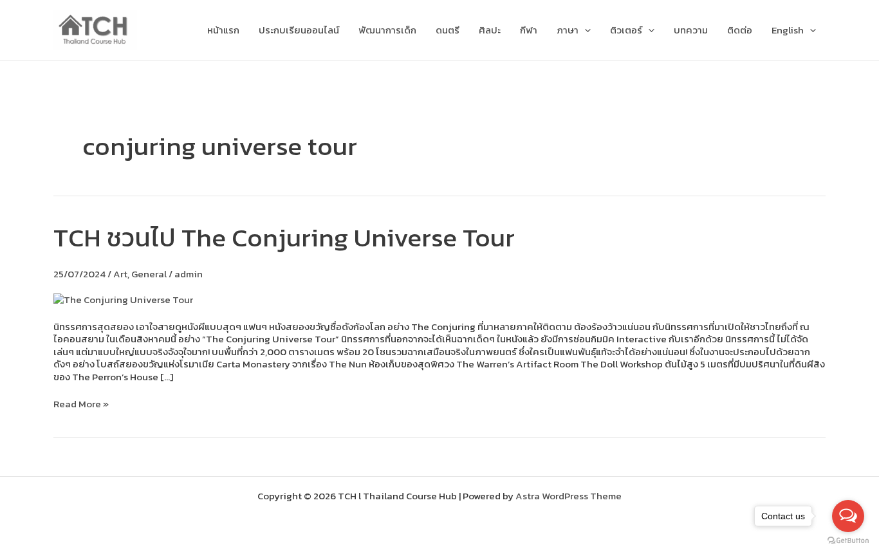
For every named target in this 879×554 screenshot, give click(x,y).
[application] (584, 30)
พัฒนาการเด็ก (387, 30)
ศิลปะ (490, 30)
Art (120, 273)
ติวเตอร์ (626, 30)
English (788, 30)
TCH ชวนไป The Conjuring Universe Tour (284, 237)
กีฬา (528, 30)
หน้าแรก (223, 30)
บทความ (691, 30)
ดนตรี (447, 30)
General (149, 273)
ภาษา (567, 30)
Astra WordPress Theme (568, 495)
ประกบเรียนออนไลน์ (299, 30)
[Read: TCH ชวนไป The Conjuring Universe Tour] (123, 298)
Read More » (81, 404)
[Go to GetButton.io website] (848, 541)
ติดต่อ (739, 30)
